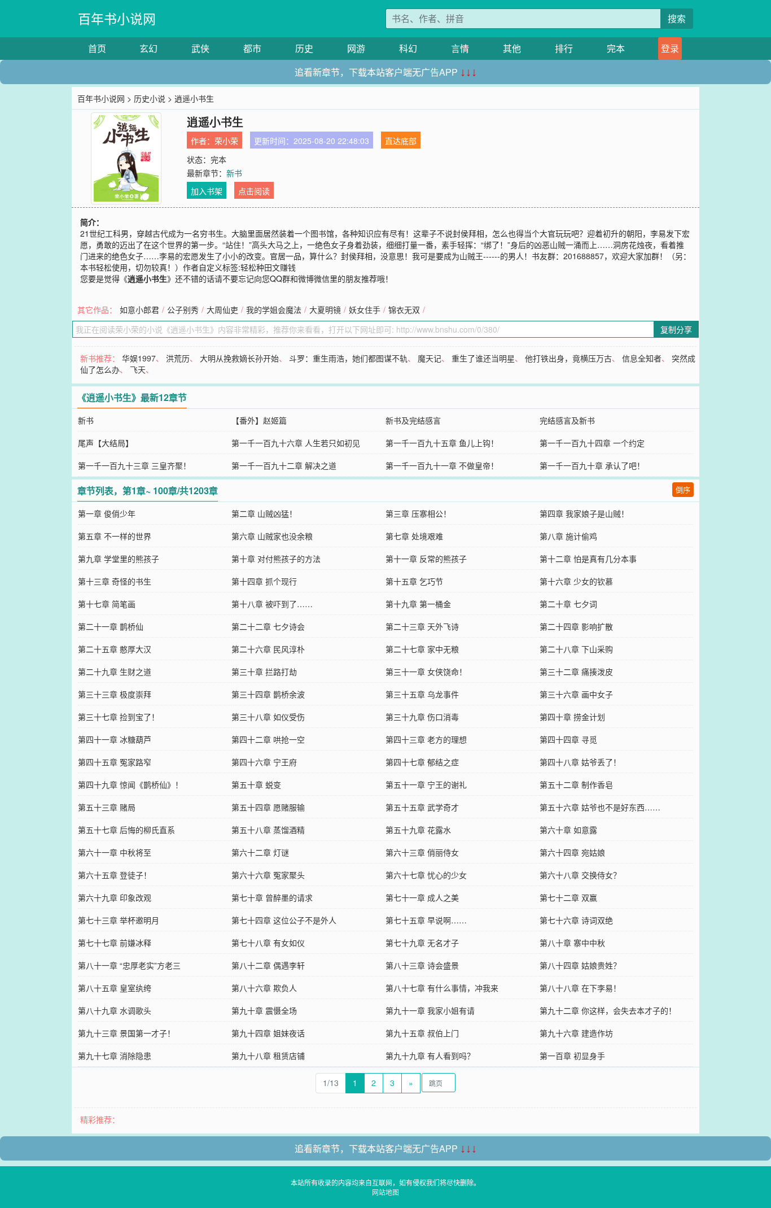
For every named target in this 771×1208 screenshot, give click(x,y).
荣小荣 (226, 140)
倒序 (683, 489)
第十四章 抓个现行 (264, 581)
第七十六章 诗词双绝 (576, 920)
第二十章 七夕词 (568, 603)
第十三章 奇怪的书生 (114, 581)
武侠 (200, 48)
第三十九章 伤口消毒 (422, 716)
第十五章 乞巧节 (414, 581)
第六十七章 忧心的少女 (426, 874)
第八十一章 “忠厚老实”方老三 (129, 965)
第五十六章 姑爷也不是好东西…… (600, 807)
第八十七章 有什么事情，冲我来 (442, 987)
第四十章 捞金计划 (572, 716)
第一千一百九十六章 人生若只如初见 (295, 442)
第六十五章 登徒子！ (114, 874)
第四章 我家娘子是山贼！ (584, 513)
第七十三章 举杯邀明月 (118, 920)
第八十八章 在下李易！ (580, 987)
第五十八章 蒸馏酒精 (268, 829)
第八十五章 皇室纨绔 (114, 987)
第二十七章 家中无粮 (422, 649)
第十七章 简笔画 (106, 603)
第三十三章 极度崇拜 (114, 694)
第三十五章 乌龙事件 (422, 694)
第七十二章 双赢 (568, 897)
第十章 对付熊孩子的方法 (276, 558)
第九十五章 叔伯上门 (422, 1033)
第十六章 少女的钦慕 (576, 581)
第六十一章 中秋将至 (114, 852)
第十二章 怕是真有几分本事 (588, 558)
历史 (304, 48)
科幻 (408, 48)
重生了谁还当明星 (483, 358)
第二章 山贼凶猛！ (264, 513)
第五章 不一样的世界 (114, 536)
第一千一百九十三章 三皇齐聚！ (134, 465)
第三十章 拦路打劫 (264, 671)
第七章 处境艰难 (414, 536)
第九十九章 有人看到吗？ (430, 1055)
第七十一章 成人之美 (422, 897)
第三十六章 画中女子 (576, 694)
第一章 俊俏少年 (106, 513)
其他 (512, 48)
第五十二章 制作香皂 (576, 784)
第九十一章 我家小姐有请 (430, 1010)
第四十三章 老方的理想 (426, 739)
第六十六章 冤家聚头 (268, 874)
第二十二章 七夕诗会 (268, 626)
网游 (356, 48)
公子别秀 (183, 309)
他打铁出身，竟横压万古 (568, 358)
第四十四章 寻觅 (568, 739)
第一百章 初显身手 (572, 1055)
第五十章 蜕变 (256, 784)
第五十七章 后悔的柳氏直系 (126, 829)
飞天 (138, 369)
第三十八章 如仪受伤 (268, 716)
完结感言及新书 (567, 420)
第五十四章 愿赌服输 (268, 807)
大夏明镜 (325, 309)
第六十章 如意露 (568, 829)
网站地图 (385, 1192)
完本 (616, 48)
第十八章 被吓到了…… (272, 603)
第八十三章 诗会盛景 (422, 965)
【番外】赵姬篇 (259, 420)
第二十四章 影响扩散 (576, 626)
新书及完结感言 (413, 420)
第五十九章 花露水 (418, 829)
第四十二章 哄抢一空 (268, 739)
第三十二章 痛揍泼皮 (576, 671)
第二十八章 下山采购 (576, 649)
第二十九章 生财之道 (114, 671)
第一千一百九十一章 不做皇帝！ (442, 465)
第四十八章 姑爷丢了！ (580, 761)
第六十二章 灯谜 (260, 852)
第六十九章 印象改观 (114, 897)
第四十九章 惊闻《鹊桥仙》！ (130, 784)
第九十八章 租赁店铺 (268, 1055)
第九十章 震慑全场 (264, 1010)
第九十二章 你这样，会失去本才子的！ (608, 1010)
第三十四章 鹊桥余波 (268, 694)
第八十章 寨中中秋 (572, 942)
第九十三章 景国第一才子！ (126, 1033)
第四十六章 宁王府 (264, 761)
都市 (252, 48)
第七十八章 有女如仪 (268, 942)
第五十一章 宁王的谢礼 (426, 784)
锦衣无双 (404, 309)
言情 (460, 48)
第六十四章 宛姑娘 (572, 852)
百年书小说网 (117, 18)
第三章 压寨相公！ (418, 513)
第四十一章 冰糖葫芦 (114, 739)
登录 (670, 48)
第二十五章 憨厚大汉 (114, 649)
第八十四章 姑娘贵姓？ (580, 965)
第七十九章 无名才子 (422, 942)
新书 (234, 172)
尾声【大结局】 (105, 442)
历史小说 (149, 98)
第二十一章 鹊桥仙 (110, 626)
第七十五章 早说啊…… (426, 920)
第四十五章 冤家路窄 (114, 761)
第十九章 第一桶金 (418, 603)
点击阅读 (254, 191)
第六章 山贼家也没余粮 (272, 536)
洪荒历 (178, 358)
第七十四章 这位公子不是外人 (283, 920)
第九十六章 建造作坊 (576, 1033)
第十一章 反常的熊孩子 (426, 558)
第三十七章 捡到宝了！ (118, 716)
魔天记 (429, 358)
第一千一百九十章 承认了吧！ (592, 465)
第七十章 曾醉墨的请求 (272, 897)
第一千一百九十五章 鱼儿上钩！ (442, 442)
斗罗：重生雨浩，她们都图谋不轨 (348, 358)
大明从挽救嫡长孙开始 (239, 358)
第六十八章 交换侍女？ (580, 874)
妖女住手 (364, 309)
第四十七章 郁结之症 (422, 761)
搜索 (677, 18)
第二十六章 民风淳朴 (268, 649)
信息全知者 (642, 358)
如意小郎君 (139, 309)
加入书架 (206, 191)
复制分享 (676, 329)
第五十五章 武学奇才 (422, 807)
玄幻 (148, 48)
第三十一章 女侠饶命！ (426, 671)
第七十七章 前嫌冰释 (114, 942)
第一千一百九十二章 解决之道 (283, 465)
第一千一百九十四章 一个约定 (592, 442)
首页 (97, 48)
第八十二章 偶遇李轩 (268, 965)
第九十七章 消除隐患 (114, 1055)
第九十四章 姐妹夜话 (268, 1033)
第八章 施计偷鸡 (568, 536)
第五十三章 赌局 (106, 807)
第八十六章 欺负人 (264, 987)
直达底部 (401, 140)
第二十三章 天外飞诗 (422, 626)
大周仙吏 (222, 309)
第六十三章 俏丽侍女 (422, 852)
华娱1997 (139, 358)
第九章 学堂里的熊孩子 (118, 558)
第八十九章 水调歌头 (114, 1010)
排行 (564, 48)
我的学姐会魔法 (273, 309)
